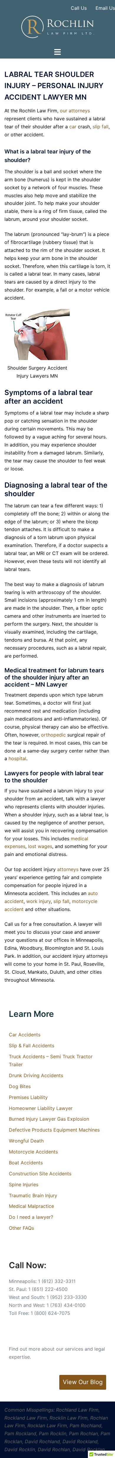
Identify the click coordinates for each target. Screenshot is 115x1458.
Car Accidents (24, 1035)
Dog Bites (20, 1086)
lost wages (40, 846)
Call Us (79, 8)
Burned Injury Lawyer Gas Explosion (49, 1119)
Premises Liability (28, 1097)
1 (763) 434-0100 (66, 1305)
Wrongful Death (26, 1141)
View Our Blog (83, 1382)
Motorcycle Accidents (33, 1152)
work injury (38, 901)
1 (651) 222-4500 (48, 1289)
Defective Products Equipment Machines (54, 1130)
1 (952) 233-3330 (67, 1297)
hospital (17, 758)
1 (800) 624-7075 (50, 1313)
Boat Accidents (26, 1163)
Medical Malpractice (31, 1206)
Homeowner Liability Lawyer (41, 1108)
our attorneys (75, 111)
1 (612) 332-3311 (56, 1281)
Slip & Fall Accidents (31, 1045)
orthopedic (53, 735)
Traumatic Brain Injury (33, 1195)
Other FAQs (21, 1228)
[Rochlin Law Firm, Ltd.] (57, 26)
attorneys (67, 869)
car (72, 127)
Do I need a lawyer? (31, 1217)
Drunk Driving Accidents (36, 1075)
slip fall (101, 127)
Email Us (105, 8)
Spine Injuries (23, 1184)
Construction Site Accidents (40, 1174)
